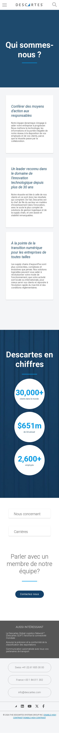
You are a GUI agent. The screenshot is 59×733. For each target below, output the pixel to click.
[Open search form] (54, 5)
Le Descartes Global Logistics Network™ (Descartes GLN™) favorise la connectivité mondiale (26, 636)
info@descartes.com (29, 692)
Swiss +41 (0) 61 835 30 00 (29, 667)
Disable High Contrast (34, 718)
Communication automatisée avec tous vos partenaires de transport (27, 650)
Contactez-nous (29, 594)
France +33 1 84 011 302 (29, 679)
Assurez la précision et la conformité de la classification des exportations (26, 643)
